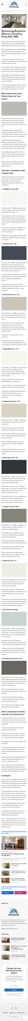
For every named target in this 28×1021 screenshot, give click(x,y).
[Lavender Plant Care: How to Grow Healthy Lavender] (5, 873)
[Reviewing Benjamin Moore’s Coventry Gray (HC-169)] (14, 27)
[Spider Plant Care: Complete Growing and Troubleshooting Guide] (5, 865)
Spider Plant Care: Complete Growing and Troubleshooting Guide (18, 865)
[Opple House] (14, 4)
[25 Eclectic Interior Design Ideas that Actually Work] (14, 843)
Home (2, 10)
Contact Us (12, 1012)
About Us (5, 1012)
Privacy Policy (13, 995)
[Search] (26, 4)
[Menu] (2, 4)
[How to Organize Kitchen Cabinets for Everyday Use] (5, 880)
